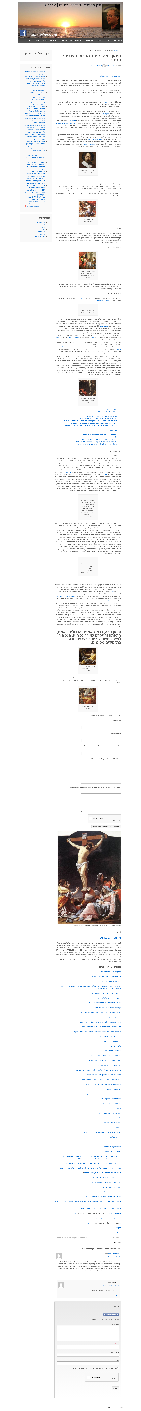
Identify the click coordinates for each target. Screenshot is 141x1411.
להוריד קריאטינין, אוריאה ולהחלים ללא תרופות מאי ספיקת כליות (100, 1012)
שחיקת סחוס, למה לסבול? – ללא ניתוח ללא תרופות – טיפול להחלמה (98, 1070)
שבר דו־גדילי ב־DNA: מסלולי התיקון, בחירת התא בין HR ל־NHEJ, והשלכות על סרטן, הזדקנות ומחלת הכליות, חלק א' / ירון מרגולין (35, 190)
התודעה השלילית (115, 1137)
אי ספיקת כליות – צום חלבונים (111, 1192)
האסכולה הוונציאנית (103, 300)
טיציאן (58, 347)
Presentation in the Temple (66, 596)
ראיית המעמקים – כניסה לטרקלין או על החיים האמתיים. (102, 1132)
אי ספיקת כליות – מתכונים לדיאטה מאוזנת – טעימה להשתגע (101, 1208)
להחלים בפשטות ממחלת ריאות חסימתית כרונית (105, 1060)
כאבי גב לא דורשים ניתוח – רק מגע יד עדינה (106, 1182)
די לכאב (118, 1127)
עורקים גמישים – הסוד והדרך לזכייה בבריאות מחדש (104, 1075)
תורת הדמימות (40, 236)
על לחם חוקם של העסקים (112, 1147)
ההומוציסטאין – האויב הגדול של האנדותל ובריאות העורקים (101, 1027)
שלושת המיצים (116, 1108)
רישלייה (118, 139)
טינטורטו (81, 298)
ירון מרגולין (99, 66)
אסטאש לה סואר (89, 144)
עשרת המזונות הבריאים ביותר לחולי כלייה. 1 (106, 976)
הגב (118, 1276)
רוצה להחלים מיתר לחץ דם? (111, 1103)
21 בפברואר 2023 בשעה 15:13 (111, 1285)
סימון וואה (106, 102)
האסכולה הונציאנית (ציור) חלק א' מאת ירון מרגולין (72, 1238)
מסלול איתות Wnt (39, 150)
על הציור (42, 234)
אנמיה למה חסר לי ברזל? (113, 1051)
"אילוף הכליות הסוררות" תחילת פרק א (108, 1218)
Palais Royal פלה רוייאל (95, 139)
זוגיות (43, 225)
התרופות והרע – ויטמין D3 (112, 1041)
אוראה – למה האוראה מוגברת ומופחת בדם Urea (105, 1003)
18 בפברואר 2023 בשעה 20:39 (112, 1256)
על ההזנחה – (117, 1118)
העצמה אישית (40, 222)
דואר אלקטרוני (114, 1352)
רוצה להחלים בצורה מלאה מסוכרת (109, 1065)
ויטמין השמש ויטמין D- (113, 1089)
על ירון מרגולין (117, 40)
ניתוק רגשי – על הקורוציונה (112, 1123)
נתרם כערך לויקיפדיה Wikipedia (110, 76)
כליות (43, 227)
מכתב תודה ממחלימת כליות (111, 981)
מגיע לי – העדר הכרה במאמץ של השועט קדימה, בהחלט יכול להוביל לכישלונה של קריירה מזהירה (89, 1168)
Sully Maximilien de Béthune (65, 123)
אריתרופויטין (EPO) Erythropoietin (109, 1036)
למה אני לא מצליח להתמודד (111, 1151)
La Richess (109, 601)
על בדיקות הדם (116, 1046)
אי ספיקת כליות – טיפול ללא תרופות (109, 998)
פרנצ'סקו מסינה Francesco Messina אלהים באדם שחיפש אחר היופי (98, 1084)
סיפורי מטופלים (89, 40)
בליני (62, 347)
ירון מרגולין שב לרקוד (103, 40)
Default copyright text (114, 1407)
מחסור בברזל (110, 937)
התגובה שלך (114, 1324)
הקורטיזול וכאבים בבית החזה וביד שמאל (108, 1008)
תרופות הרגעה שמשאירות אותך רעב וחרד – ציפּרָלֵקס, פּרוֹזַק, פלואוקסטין (97, 1094)
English (30, 40)
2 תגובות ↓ (92, 66)
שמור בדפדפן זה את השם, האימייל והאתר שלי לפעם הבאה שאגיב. (94, 1368)
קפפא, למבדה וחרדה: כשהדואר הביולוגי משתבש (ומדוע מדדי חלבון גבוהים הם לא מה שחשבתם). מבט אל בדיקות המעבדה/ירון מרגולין (34, 81)
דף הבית (118, 50)
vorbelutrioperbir (114, 1254)
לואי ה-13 (72, 121)
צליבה (92, 337)
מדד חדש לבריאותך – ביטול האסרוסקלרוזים (106, 993)
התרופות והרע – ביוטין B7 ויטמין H (109, 1099)
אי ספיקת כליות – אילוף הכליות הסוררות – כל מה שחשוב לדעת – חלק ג (97, 1032)
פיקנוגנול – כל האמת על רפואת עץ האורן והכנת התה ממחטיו (97, 1158)
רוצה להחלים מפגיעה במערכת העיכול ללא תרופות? (104, 1055)
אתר (117, 1360)
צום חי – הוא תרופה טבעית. (112, 1197)
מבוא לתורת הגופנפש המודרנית (46, 40)
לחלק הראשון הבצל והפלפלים (111, 972)
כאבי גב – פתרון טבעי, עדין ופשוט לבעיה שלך (106, 1177)
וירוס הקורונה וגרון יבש (113, 1017)
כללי (114, 50)
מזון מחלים (41, 232)
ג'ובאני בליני (104, 326)
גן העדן (58, 337)
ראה (112, 591)
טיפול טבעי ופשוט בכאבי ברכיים (110, 1187)
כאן (89, 715)
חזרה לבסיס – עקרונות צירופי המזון (109, 1113)
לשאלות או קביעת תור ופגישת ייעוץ (70, 40)
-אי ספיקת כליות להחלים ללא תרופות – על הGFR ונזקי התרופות (100, 1022)
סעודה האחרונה (74, 337)
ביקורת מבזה (117, 1142)
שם (117, 1344)
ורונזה (119, 349)
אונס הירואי (115, 1238)
